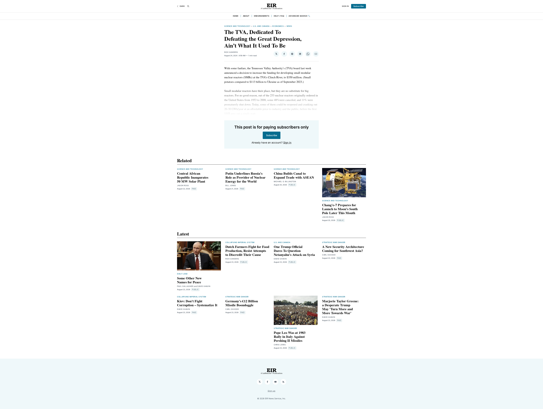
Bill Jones (230, 185)
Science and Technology (237, 26)
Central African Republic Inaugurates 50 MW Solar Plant (192, 177)
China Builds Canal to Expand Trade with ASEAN (294, 175)
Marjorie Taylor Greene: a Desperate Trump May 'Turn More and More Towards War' (340, 306)
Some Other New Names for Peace (189, 280)
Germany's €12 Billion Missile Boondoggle (241, 302)
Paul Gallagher (185, 286)
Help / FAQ (279, 16)
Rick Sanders (231, 52)
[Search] (188, 6)
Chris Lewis (280, 345)
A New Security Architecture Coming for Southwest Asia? (343, 248)
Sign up (271, 391)
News (289, 26)
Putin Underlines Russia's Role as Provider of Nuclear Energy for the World (245, 177)
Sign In (345, 6)
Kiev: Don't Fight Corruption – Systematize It (197, 302)
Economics (278, 26)
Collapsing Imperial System (240, 242)
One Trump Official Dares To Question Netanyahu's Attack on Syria (294, 250)
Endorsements (261, 16)
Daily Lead (182, 274)
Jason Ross (183, 185)
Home (235, 16)
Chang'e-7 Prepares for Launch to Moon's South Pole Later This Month (340, 208)
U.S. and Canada (261, 26)
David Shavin (203, 286)
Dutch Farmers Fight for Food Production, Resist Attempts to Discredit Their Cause (247, 250)
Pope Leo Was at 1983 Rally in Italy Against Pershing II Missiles (289, 336)
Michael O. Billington (285, 181)
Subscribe (358, 6)
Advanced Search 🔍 (299, 16)
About (246, 16)
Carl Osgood (329, 255)
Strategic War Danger (333, 242)
